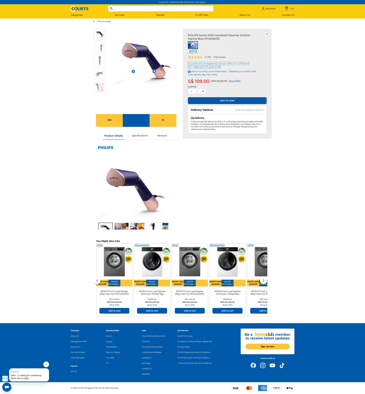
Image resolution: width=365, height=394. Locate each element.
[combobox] (160, 8)
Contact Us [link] (288, 15)
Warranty (146, 374)
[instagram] (262, 365)
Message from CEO (79, 341)
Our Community (78, 352)
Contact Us (147, 368)
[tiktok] (282, 365)
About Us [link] (245, 15)
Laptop (109, 341)
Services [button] (119, 15)
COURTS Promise (185, 336)
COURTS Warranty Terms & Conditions (194, 352)
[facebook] (253, 365)
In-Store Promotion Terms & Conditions (195, 363)
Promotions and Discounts (153, 336)
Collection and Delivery (152, 352)
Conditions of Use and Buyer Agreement (195, 341)
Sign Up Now (267, 346)
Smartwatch (111, 347)
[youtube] (272, 365)
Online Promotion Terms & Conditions (194, 358)
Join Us (74, 371)
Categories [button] (77, 15)
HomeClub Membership (152, 347)
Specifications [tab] (140, 135)
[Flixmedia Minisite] (193, 47)
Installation (146, 358)
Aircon (109, 336)
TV (107, 363)
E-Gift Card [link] (202, 15)
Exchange (146, 363)
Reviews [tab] (162, 135)
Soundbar (110, 358)
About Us (75, 336)
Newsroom (75, 347)
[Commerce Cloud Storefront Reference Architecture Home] (79, 7)
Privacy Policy (184, 347)
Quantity (192, 86)
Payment (146, 341)
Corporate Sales (77, 358)
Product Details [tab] (113, 135)
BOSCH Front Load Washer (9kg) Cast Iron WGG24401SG (114, 292)
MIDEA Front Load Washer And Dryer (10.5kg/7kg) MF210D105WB (152, 292)
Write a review (219, 57)
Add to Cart (227, 100)
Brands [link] (160, 15)
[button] (111, 71)
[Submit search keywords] (111, 8)
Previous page (104, 21)
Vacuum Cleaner (113, 352)
